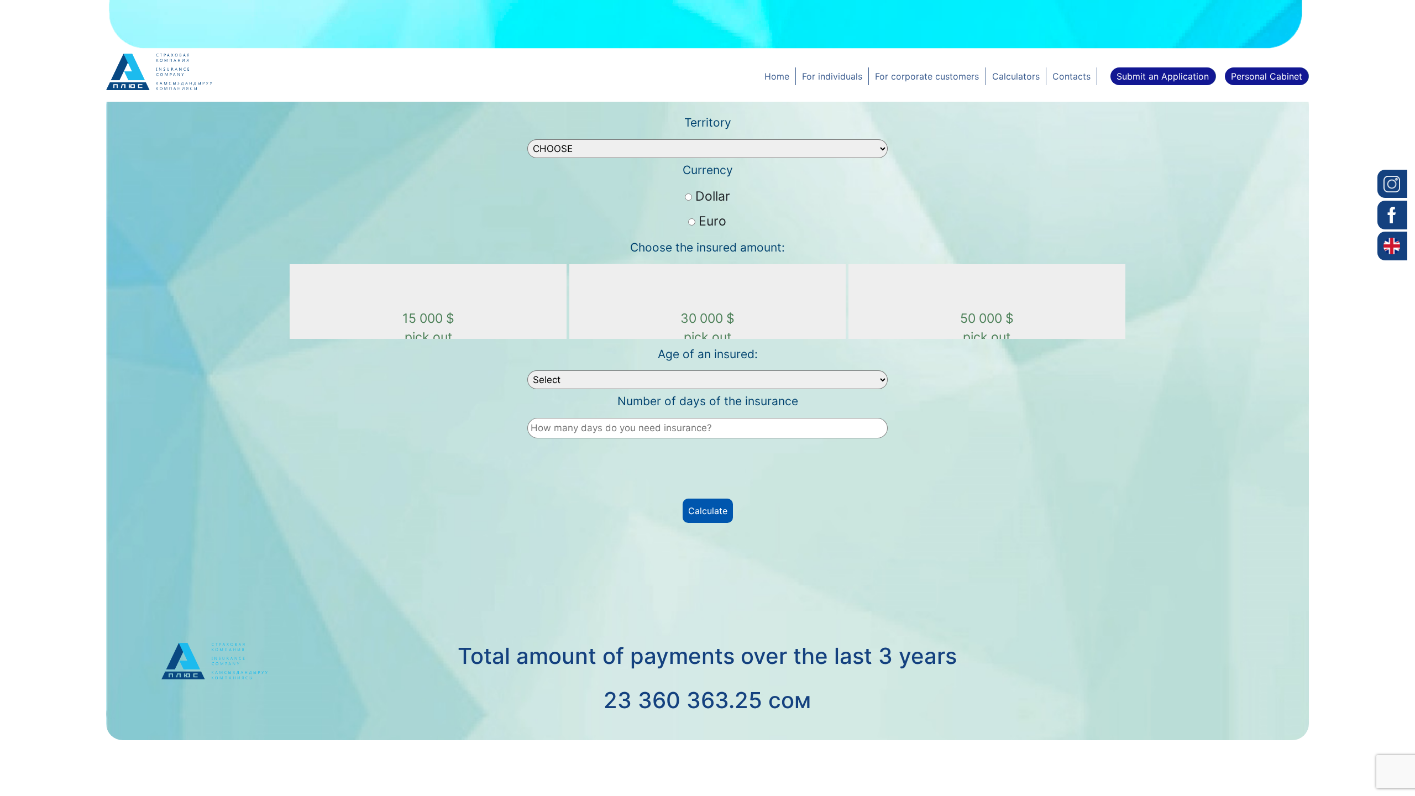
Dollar (712, 196)
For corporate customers (927, 76)
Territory (707, 122)
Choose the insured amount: (707, 247)
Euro (712, 221)
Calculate (707, 510)
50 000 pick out (987, 328)
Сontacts (1071, 76)
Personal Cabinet (1266, 76)
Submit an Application (1163, 76)
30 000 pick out (707, 328)
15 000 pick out (428, 328)
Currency (708, 170)
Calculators (1016, 76)
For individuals (832, 76)
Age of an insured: (708, 354)
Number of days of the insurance (707, 401)
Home (776, 76)
